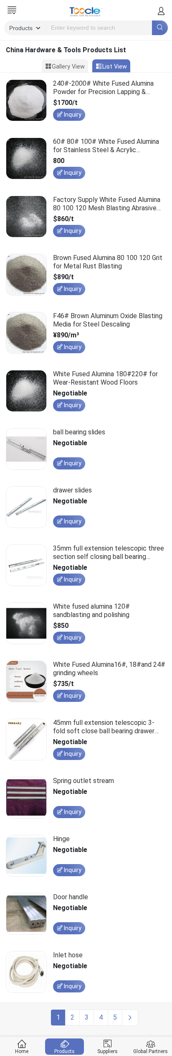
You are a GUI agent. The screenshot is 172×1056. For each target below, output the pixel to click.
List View (114, 66)
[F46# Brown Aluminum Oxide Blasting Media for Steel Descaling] (26, 334)
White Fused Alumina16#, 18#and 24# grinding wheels (109, 668)
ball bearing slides (79, 432)
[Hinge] (26, 857)
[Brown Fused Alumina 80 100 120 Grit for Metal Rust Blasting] (26, 276)
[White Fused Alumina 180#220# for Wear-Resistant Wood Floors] (26, 392)
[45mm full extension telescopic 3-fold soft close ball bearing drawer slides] (26, 741)
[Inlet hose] (26, 973)
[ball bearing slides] (26, 450)
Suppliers (107, 1051)
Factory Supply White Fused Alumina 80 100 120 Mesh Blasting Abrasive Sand (106, 204)
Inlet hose (68, 955)
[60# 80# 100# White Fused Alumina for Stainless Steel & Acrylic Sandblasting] (26, 160)
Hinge (61, 839)
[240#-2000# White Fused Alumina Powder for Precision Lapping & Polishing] (26, 101)
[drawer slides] (26, 508)
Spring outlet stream (83, 781)
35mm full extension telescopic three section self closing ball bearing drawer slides (108, 552)
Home (21, 1051)
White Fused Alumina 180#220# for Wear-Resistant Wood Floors (105, 378)
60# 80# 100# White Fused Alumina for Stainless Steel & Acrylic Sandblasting (106, 145)
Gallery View (68, 66)
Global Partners (150, 1051)
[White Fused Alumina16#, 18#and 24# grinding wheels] (26, 683)
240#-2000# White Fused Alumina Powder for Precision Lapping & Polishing (103, 87)
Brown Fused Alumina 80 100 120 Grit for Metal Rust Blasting (107, 262)
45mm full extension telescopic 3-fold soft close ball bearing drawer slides (103, 727)
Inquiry (72, 114)
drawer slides (72, 490)
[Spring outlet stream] (26, 799)
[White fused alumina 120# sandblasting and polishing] (26, 624)
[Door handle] (26, 915)
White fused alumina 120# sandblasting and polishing (91, 610)
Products (64, 1051)
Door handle (70, 897)
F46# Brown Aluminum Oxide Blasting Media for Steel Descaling (107, 320)
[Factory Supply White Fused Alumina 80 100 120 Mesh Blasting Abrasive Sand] (26, 218)
